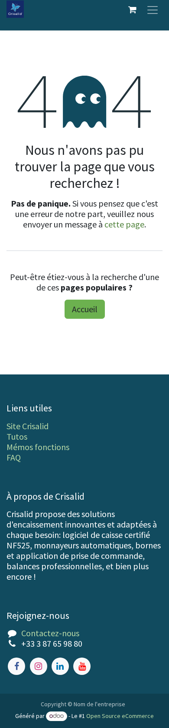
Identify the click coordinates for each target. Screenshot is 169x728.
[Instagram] (38, 666)
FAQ (13, 457)
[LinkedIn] (60, 666)
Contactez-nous (50, 633)
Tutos (16, 436)
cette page (124, 224)
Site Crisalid (27, 426)
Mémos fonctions (37, 446)
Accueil (85, 309)
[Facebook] (16, 666)
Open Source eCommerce (120, 716)
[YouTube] (82, 666)
